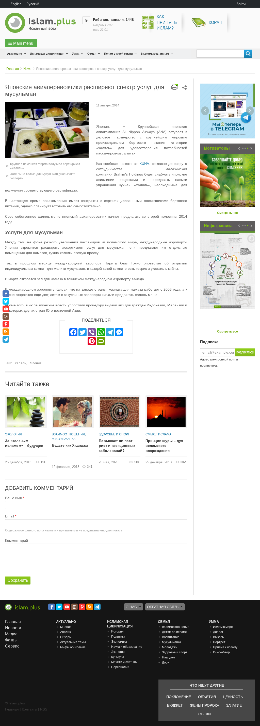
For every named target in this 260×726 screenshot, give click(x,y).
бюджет (175, 705)
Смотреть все (227, 213)
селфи (204, 714)
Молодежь (169, 647)
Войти (241, 4)
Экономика (119, 641)
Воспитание (171, 637)
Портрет (219, 642)
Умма (75, 53)
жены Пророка (204, 705)
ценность (233, 697)
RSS (43, 709)
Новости (13, 628)
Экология (13, 434)
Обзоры (66, 637)
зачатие (234, 705)
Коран (215, 22)
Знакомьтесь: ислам (155, 53)
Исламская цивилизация (47, 53)
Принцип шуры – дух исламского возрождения (164, 446)
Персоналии (120, 667)
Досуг (166, 662)
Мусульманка (63, 439)
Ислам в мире (223, 627)
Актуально (14, 53)
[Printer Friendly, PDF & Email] (174, 87)
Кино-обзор (221, 652)
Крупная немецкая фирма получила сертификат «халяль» (45, 166)
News (27, 69)
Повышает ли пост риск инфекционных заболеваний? (117, 446)
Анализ (65, 632)
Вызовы (218, 637)
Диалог (218, 632)
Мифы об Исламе (73, 647)
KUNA (144, 164)
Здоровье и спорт (114, 434)
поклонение (178, 697)
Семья (91, 53)
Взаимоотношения (68, 434)
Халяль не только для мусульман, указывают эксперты (42, 176)
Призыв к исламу (225, 647)
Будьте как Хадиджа (70, 445)
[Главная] (42, 23)
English (15, 4)
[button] (21, 43)
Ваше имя (13, 498)
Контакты (29, 709)
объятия (207, 697)
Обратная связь (162, 607)
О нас (131, 607)
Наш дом (168, 657)
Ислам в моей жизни (118, 53)
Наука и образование (126, 647)
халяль (20, 363)
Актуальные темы (73, 642)
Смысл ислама (158, 434)
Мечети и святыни (124, 662)
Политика (118, 636)
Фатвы (11, 640)
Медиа (11, 634)
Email (9, 516)
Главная (12, 69)
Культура (117, 657)
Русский (32, 4)
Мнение (66, 627)
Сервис (12, 646)
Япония (35, 363)
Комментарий (16, 541)
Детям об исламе (174, 632)
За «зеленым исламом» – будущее (24, 443)
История (117, 631)
